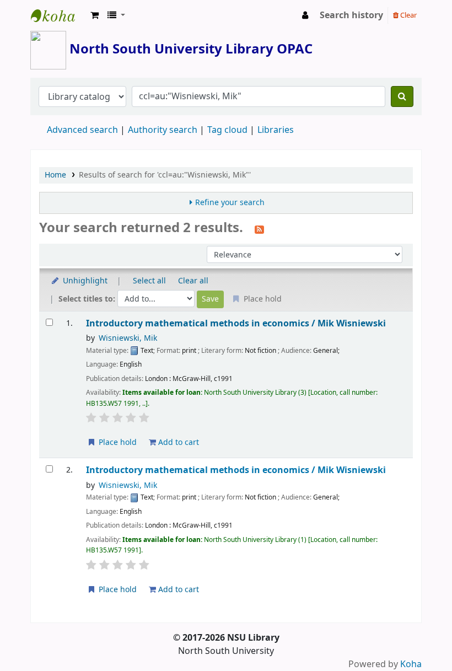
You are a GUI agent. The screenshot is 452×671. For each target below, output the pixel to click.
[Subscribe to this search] (259, 228)
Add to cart (177, 442)
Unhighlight (84, 281)
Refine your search (230, 202)
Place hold (116, 442)
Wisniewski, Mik (128, 338)
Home (55, 175)
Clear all (193, 281)
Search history (351, 15)
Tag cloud (227, 130)
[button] (94, 15)
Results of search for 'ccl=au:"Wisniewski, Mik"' (165, 175)
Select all (149, 281)
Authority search (162, 130)
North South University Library (58, 15)
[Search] (402, 96)
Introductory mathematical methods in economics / (236, 323)
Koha (411, 664)
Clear (408, 15)
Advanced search (82, 130)
